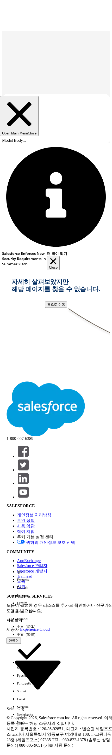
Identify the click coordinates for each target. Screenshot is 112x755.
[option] (29, 572)
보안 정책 (26, 520)
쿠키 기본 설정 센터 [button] (35, 537)
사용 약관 (26, 526)
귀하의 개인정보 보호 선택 (50, 542)
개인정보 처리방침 (34, 515)
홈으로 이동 (56, 304)
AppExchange (29, 560)
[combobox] (38, 674)
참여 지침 (26, 531)
